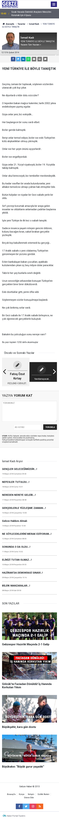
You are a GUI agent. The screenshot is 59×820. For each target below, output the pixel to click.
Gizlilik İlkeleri (43, 794)
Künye (21, 794)
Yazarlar (21, 24)
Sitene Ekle (29, 797)
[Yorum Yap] (45, 59)
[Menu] (53, 4)
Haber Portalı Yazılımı (16, 816)
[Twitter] (18, 59)
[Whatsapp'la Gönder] (28, 59)
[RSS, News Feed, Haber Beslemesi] (39, 806)
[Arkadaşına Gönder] (34, 59)
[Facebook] (13, 59)
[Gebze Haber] (10, 4)
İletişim (31, 794)
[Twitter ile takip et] (26, 806)
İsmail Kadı (34, 24)
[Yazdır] (39, 59)
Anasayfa (9, 24)
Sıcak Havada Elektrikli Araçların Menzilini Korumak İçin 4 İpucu (31, 14)
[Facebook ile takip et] (19, 806)
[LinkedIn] (23, 59)
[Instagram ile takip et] (33, 806)
